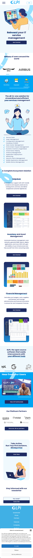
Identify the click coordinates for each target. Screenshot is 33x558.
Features (16, 522)
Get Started (16, 42)
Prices (16, 515)
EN (29, 3)
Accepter (16, 546)
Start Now (16, 454)
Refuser (16, 550)
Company (16, 525)
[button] (30, 530)
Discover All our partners (16, 428)
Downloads (16, 513)
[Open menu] (3, 3)
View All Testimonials (16, 402)
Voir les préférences (16, 554)
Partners (16, 518)
